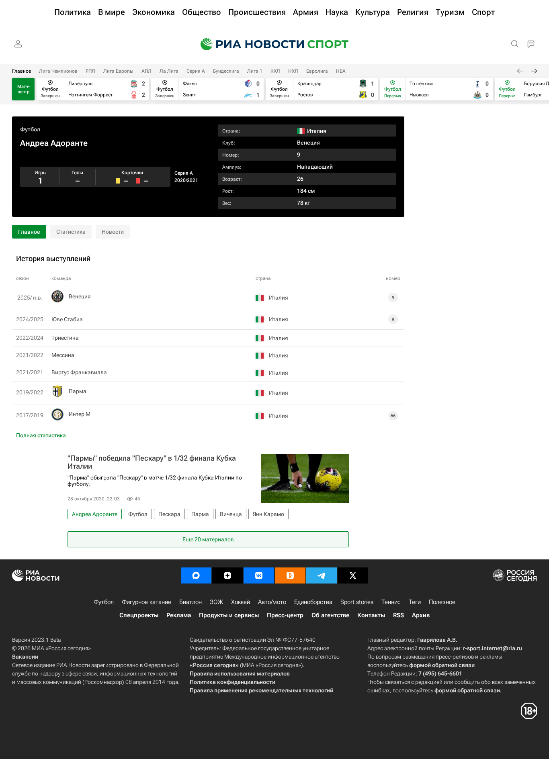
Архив (421, 615)
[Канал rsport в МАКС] (196, 575)
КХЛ (275, 71)
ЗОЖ (216, 602)
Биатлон (190, 602)
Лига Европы (118, 71)
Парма (77, 391)
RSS (398, 615)
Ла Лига (169, 71)
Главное (21, 71)
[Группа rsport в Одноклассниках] (290, 575)
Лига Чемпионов (58, 71)
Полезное (442, 602)
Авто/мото (272, 602)
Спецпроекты (138, 615)
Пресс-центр (285, 615)
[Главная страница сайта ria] (247, 44)
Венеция (308, 142)
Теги (415, 602)
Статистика (71, 232)
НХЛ (293, 71)
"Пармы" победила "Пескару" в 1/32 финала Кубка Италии (152, 462)
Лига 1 (254, 71)
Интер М (79, 414)
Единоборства (313, 602)
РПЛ (90, 71)
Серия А (195, 71)
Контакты (371, 615)
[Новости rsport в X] (353, 575)
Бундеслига (226, 71)
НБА (341, 71)
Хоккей (240, 602)
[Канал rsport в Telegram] (321, 575)
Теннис (391, 602)
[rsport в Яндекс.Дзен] (227, 575)
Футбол (30, 129)
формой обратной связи (442, 665)
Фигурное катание (146, 602)
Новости (113, 232)
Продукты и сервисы (229, 615)
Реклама (178, 615)
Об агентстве (330, 615)
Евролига (317, 71)
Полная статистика (41, 435)
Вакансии (25, 656)
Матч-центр (23, 89)
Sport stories (356, 602)
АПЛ (146, 71)
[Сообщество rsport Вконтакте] (259, 575)
